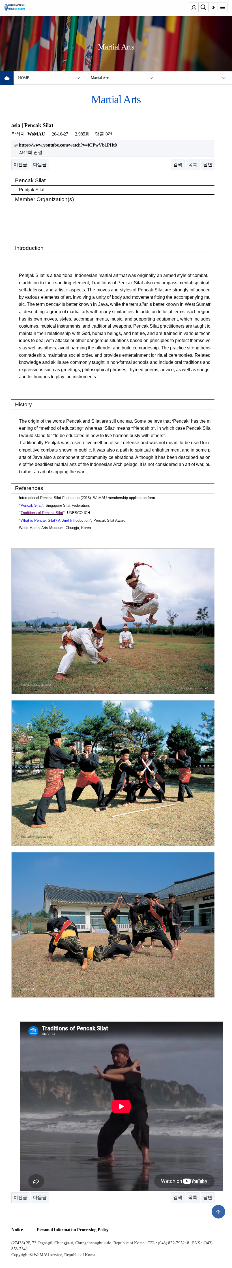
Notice (17, 1229)
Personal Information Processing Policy (73, 1229)
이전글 (20, 164)
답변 (207, 164)
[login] (194, 8)
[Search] (203, 8)
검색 (177, 164)
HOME (23, 78)
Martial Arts (100, 78)
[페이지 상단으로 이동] (218, 1211)
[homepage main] (21, 8)
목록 (192, 164)
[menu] (222, 8)
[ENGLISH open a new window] (213, 8)
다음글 (40, 164)
